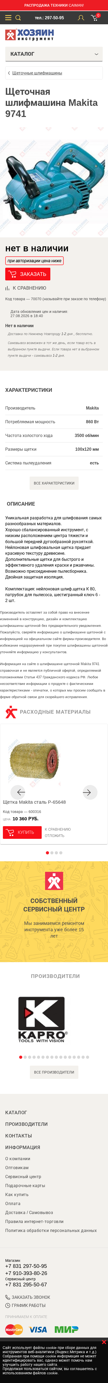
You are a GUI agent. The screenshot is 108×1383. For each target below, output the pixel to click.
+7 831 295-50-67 (26, 1284)
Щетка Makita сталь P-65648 (34, 802)
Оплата (12, 1203)
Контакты (18, 1136)
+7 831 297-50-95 (26, 1266)
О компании (17, 1158)
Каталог (16, 1112)
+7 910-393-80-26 (26, 1273)
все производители (54, 1072)
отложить (54, 836)
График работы (29, 1305)
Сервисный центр (23, 1176)
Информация (22, 1147)
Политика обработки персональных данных (51, 1230)
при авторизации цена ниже (34, 260)
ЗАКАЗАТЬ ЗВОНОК (31, 1297)
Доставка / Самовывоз (29, 1212)
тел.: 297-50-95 (49, 18)
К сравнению (58, 829)
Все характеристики (54, 483)
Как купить (17, 1194)
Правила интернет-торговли (34, 1221)
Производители (26, 1124)
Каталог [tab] (22, 54)
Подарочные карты (25, 1185)
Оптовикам (17, 1167)
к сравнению (29, 288)
